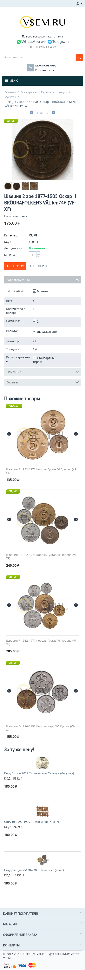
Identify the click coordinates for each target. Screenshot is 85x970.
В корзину (15, 266)
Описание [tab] (14, 372)
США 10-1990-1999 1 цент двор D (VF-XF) (32, 822)
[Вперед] (53, 113)
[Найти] (79, 57)
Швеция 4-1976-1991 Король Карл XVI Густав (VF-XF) (40, 728)
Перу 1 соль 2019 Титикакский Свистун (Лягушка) (39, 773)
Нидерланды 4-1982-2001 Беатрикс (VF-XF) (34, 870)
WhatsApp (30, 41)
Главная (10, 92)
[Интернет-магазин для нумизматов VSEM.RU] (42, 21)
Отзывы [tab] (12, 382)
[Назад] (31, 113)
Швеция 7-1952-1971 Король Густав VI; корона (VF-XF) (41, 642)
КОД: (7, 242)
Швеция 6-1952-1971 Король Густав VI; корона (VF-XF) (41, 556)
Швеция (61, 92)
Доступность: (13, 248)
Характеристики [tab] (18, 280)
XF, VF (11, 121)
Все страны (28, 92)
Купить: (9, 255)
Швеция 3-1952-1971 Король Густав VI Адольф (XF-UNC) (41, 471)
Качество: (11, 235)
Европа (46, 92)
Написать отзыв (15, 216)
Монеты (10, 97)
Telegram (60, 41)
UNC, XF (14, 405)
